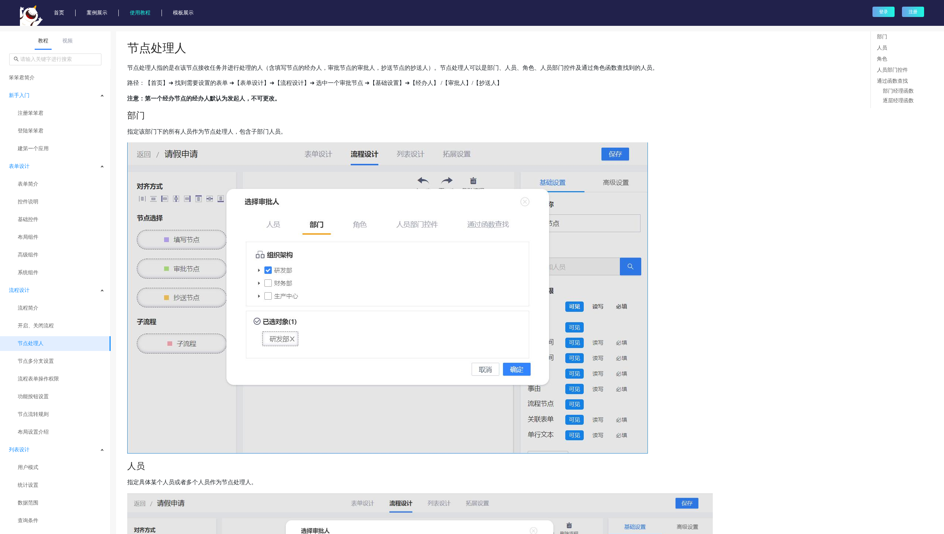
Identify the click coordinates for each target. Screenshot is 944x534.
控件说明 (28, 201)
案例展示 (97, 12)
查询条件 (28, 520)
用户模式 (28, 467)
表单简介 (28, 184)
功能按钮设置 (33, 396)
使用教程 (140, 12)
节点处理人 (31, 343)
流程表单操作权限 (38, 379)
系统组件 (28, 272)
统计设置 (28, 485)
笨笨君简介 (22, 77)
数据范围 (28, 503)
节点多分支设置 (36, 361)
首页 (59, 12)
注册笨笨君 (31, 113)
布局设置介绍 (33, 432)
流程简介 (28, 308)
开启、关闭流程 (36, 325)
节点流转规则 (33, 414)
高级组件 (28, 255)
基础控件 (28, 219)
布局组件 (28, 237)
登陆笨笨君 (31, 131)
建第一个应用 (33, 148)
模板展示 (183, 12)
